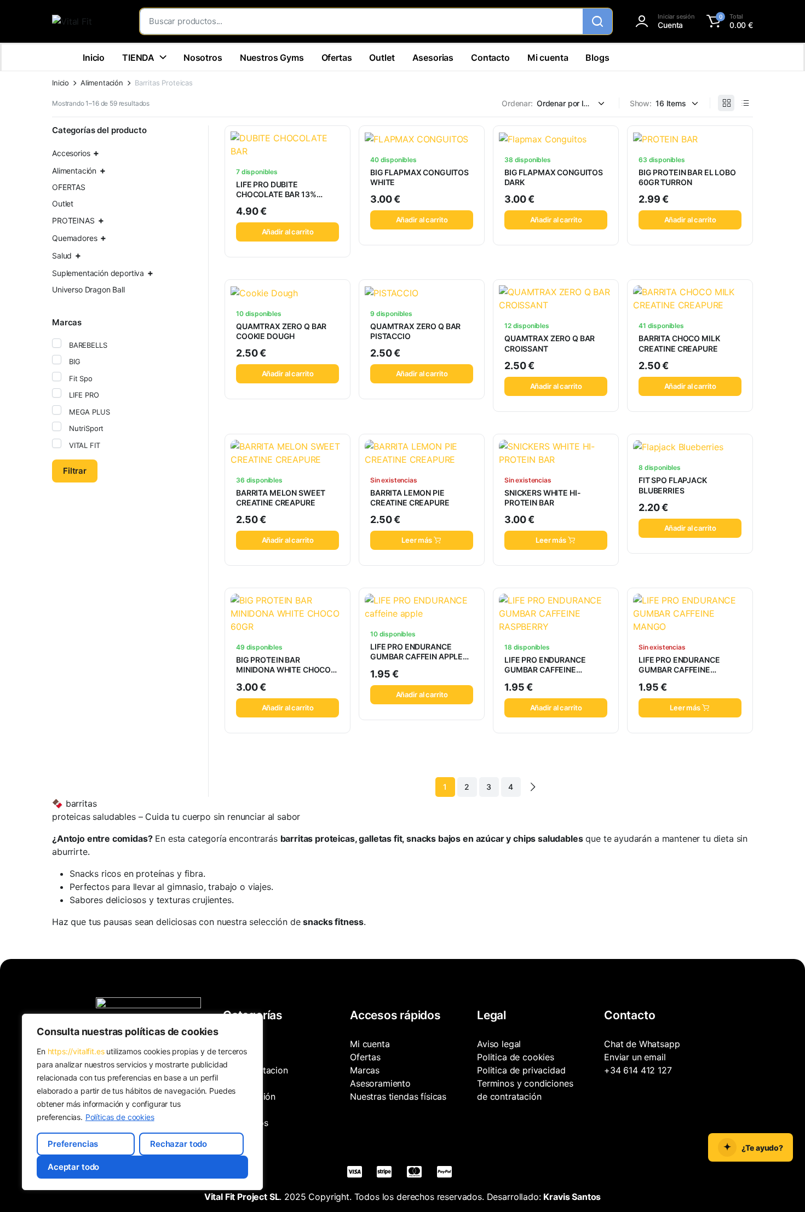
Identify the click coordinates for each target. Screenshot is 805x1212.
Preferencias (73, 1144)
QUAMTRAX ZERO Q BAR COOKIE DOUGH (281, 331)
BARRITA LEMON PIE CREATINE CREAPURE (410, 497)
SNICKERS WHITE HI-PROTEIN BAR (542, 497)
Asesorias (433, 57)
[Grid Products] (726, 103)
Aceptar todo (73, 1167)
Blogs (597, 57)
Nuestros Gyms (272, 57)
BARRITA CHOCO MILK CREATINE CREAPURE (679, 343)
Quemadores (74, 238)
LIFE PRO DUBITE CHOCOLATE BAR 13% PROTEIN (276, 194)
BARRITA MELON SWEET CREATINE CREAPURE (280, 497)
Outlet (381, 57)
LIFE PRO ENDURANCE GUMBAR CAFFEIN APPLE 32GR (416, 656)
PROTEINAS (73, 220)
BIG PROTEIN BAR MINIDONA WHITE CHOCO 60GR (283, 669)
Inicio (94, 57)
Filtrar (75, 471)
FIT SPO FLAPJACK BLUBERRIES (673, 485)
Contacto (490, 57)
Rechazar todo (178, 1144)
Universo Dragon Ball (88, 289)
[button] (728, 21)
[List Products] (745, 103)
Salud (62, 255)
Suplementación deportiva (98, 273)
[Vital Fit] (85, 21)
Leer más (416, 540)
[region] (142, 1102)
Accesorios (71, 153)
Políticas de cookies (119, 1117)
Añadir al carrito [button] (288, 231)
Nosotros (202, 57)
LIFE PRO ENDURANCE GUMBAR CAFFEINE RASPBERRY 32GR (544, 669)
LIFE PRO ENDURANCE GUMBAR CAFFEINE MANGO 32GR (679, 669)
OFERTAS (68, 187)
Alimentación (102, 83)
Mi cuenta (547, 57)
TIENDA (138, 57)
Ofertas (336, 57)
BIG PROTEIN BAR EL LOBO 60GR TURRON (687, 177)
